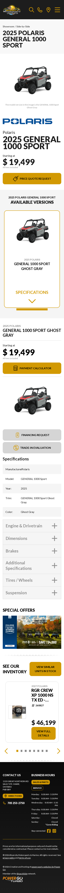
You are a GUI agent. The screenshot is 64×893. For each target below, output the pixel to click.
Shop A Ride (22, 873)
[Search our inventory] (31, 10)
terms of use (25, 858)
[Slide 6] (38, 751)
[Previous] (6, 750)
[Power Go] (32, 879)
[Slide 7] (43, 751)
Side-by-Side (23, 26)
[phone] (40, 10)
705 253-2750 (16, 803)
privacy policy (9, 858)
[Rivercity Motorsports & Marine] (14, 9)
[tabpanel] (44, 809)
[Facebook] (49, 831)
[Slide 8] (47, 751)
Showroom (8, 26)
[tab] (40, 782)
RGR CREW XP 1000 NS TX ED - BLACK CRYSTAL (42, 695)
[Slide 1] (32, 309)
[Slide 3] (26, 751)
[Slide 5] (34, 751)
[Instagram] (54, 831)
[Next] (57, 750)
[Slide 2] (22, 751)
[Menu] (57, 9)
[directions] (48, 10)
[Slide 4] (30, 751)
